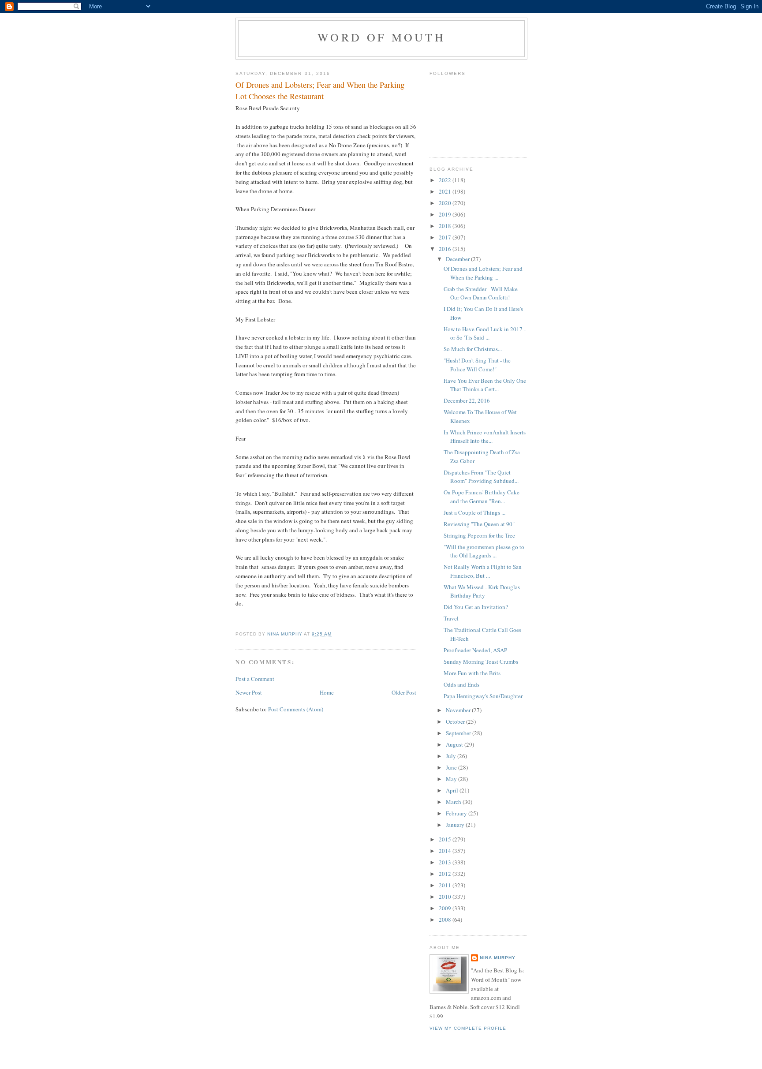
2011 (445, 885)
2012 (445, 874)
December (458, 259)
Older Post (404, 692)
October (456, 721)
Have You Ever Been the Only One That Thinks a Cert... (485, 385)
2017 (445, 237)
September (459, 733)
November (459, 710)
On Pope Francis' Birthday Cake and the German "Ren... (481, 496)
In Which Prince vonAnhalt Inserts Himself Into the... (485, 436)
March (454, 802)
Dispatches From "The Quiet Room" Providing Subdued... (481, 476)
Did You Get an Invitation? (476, 607)
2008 (445, 919)
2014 (445, 851)
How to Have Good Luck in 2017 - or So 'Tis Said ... (485, 333)
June (452, 767)
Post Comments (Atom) (295, 709)
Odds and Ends (461, 684)
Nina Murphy (497, 957)
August (455, 744)
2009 (445, 908)
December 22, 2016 (467, 400)
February (457, 813)
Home (327, 692)
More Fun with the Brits (472, 673)
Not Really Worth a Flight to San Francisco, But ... (483, 571)
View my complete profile (468, 1028)
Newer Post (248, 692)
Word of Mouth (381, 37)
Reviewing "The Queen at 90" (479, 524)
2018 (445, 226)
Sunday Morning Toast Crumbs (481, 661)
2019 (445, 214)
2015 (445, 839)
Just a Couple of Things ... (474, 512)
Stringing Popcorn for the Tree (479, 535)
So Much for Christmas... (473, 349)
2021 (445, 191)
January (456, 825)
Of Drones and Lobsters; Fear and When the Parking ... (483, 273)
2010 (445, 897)
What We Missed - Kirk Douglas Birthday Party (482, 591)
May (452, 779)
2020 (445, 203)
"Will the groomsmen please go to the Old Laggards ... (484, 551)
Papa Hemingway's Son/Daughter (483, 696)
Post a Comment (254, 679)
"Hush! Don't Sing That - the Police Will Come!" (477, 364)
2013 (445, 862)
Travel (451, 618)
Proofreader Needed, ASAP (475, 650)
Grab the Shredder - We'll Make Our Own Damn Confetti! (481, 293)
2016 (445, 249)
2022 (445, 180)
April (452, 790)
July (451, 756)
